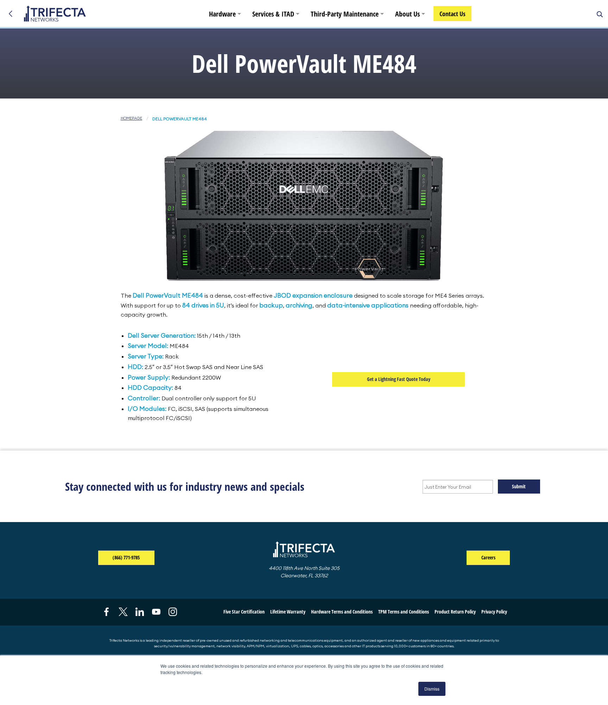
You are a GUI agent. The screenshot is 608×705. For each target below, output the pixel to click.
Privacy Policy (494, 611)
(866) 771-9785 (133, 557)
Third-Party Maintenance (345, 14)
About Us (407, 14)
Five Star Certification (244, 611)
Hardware (222, 14)
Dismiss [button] (431, 689)
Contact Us (452, 13)
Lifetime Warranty (287, 611)
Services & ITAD (273, 14)
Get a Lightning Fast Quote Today (398, 379)
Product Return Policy (455, 611)
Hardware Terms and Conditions (342, 611)
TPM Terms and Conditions (403, 611)
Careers (488, 557)
